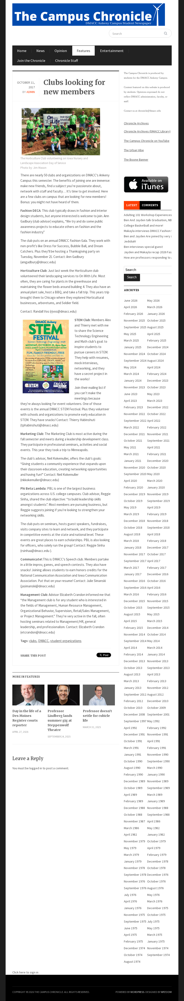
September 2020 (135, 474)
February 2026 (133, 314)
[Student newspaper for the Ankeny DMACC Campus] (88, 13)
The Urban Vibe (134, 150)
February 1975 (133, 941)
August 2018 (132, 534)
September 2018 (158, 527)
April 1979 (153, 848)
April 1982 (130, 834)
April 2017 (153, 561)
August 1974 (132, 962)
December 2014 (157, 628)
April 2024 (153, 367)
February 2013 (156, 681)
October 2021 (133, 441)
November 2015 (157, 601)
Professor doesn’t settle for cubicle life (97, 715)
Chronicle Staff (66, 60)
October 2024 (156, 354)
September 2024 (135, 361)
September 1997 (135, 721)
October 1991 (133, 741)
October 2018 (133, 527)
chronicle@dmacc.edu (149, 110)
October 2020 (156, 467)
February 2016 (156, 594)
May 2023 (153, 394)
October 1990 (133, 761)
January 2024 (132, 380)
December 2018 (134, 521)
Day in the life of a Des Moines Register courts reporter (26, 718)
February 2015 (133, 628)
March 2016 (131, 594)
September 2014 (135, 641)
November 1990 (157, 754)
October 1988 (133, 815)
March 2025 (131, 340)
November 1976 (134, 881)
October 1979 (156, 841)
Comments (150, 205)
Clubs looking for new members (74, 87)
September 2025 (135, 327)
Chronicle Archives (136, 123)
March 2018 (131, 541)
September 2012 (135, 694)
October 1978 (156, 868)
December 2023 (157, 380)
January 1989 (156, 801)
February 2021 (156, 454)
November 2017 (134, 554)
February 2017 (156, 568)
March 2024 (131, 374)
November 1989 (157, 781)
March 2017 (131, 568)
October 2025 (156, 320)
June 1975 (130, 928)
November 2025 (134, 320)
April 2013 (153, 674)
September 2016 (135, 588)
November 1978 (134, 868)
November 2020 (134, 467)
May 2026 (153, 300)
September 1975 (135, 921)
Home (21, 50)
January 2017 (132, 574)
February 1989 (133, 801)
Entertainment (112, 50)
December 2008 (134, 714)
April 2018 (153, 534)
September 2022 (135, 421)
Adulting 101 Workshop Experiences (148, 215)
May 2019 (130, 507)
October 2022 (156, 414)
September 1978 (135, 875)
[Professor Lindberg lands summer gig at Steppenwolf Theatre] (64, 697)
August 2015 (132, 614)
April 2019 (153, 507)
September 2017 (135, 561)
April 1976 (130, 901)
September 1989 (158, 788)
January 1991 (132, 754)
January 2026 (156, 314)
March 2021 (131, 454)
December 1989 (134, 781)
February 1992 (156, 728)
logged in (35, 768)
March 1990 (154, 768)
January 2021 (132, 461)
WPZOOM (166, 992)
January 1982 (156, 834)
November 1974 (157, 948)
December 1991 (134, 734)
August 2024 (155, 361)
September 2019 (158, 501)
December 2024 (157, 347)
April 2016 (153, 588)
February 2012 (133, 701)
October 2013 (133, 668)
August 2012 (155, 694)
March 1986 (131, 828)
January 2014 (156, 654)
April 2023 (130, 401)
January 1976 (132, 908)
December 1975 (157, 908)
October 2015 (133, 607)
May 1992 (153, 721)
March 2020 (154, 481)
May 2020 (153, 474)
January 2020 (156, 487)
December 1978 (157, 861)
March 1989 (154, 795)
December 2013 (134, 661)
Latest (131, 205)
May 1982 (153, 828)
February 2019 (156, 514)
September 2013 (158, 668)
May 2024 (130, 367)
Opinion (61, 50)
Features (83, 50)
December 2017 (157, 547)
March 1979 (131, 855)
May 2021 (130, 447)
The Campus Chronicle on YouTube (146, 141)
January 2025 (132, 347)
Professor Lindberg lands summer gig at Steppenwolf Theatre (60, 720)
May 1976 (153, 895)
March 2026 (154, 307)
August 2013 (132, 674)
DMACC (43, 641)
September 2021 (158, 441)
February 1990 (133, 774)
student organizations (65, 641)
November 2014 (134, 634)
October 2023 (156, 387)
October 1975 (156, 915)
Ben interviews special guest (143, 247)
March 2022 (131, 427)
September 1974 (158, 955)
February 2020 (133, 487)
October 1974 (133, 955)
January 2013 (132, 688)
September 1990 (158, 761)
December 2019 (134, 494)
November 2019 (157, 494)
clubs (33, 641)
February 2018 (156, 541)
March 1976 (154, 901)
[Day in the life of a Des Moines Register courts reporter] (28, 697)
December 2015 (134, 601)
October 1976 (156, 881)
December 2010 (157, 701)
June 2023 (130, 394)
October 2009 (156, 708)
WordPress (137, 992)
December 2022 (157, 407)
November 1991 (157, 734)
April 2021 (153, 447)
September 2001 (158, 714)
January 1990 (156, 774)
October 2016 (156, 581)
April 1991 (153, 741)
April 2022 (153, 421)
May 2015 (153, 614)
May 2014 (153, 641)
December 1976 (157, 875)
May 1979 (130, 848)
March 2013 (131, 681)
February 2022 (156, 427)
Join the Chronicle (31, 60)
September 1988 (158, 815)
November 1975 (134, 915)
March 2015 (154, 621)
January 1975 (156, 941)
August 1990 (132, 768)
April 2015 (130, 621)
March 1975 (154, 935)
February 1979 (156, 855)
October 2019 (133, 501)
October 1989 (133, 788)
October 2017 (156, 554)
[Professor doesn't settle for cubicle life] (99, 697)
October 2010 (133, 708)
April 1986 (153, 821)
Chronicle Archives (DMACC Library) (147, 131)
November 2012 (157, 688)
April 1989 (130, 795)
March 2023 (154, 401)
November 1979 (134, 841)
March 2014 (154, 648)
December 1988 (134, 808)
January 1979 (132, 861)
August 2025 (155, 327)
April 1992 (130, 728)
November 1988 (157, 808)
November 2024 (134, 354)
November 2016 (134, 581)
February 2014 (133, 654)
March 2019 (131, 514)
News (40, 50)
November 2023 (134, 387)
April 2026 (130, 307)
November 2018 (157, 521)
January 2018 (132, 547)
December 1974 (134, 948)
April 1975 (130, 935)
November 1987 (134, 821)
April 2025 (153, 334)
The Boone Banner (136, 160)
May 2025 (130, 334)
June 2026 (130, 300)
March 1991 (131, 748)
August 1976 (155, 888)
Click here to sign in (25, 972)
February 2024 (156, 374)
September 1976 (135, 888)
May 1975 (153, 928)
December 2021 (134, 434)
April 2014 (130, 648)
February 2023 (133, 407)
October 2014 (156, 634)
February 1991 (156, 748)
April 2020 (130, 481)
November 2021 (157, 434)
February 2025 (156, 340)
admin (30, 92)
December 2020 (157, 461)
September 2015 (158, 607)
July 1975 (153, 921)
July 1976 (130, 895)
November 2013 (157, 661)
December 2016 (157, 574)
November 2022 (134, 414)
